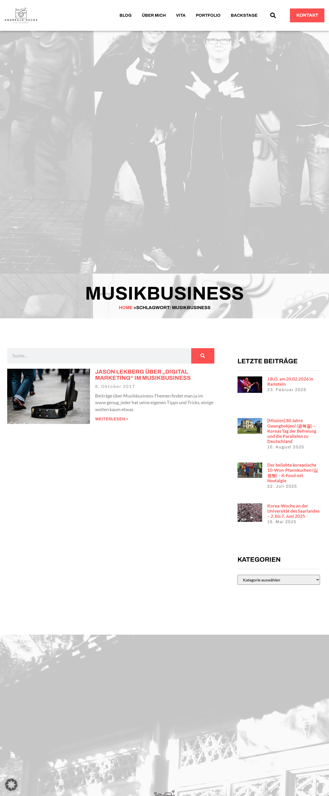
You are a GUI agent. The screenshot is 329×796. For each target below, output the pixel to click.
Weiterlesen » (111, 419)
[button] (273, 15)
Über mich (154, 15)
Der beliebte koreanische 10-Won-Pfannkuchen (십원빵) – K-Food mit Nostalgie (292, 472)
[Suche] (202, 356)
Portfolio (208, 15)
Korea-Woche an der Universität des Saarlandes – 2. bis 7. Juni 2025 (293, 511)
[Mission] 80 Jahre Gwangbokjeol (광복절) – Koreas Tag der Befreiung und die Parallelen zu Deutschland (291, 431)
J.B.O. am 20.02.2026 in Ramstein (290, 381)
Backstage (244, 15)
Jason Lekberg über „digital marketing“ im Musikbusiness (143, 375)
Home (126, 307)
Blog (126, 15)
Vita (181, 15)
